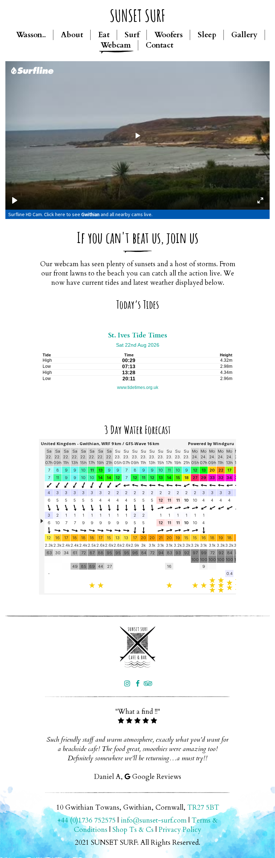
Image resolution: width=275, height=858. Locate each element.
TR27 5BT (203, 807)
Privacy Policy (180, 829)
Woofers (168, 35)
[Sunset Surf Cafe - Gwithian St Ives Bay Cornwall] (137, 647)
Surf (132, 35)
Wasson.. (31, 35)
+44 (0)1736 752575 (86, 820)
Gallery (244, 35)
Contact (159, 45)
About (72, 35)
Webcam (116, 45)
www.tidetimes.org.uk (137, 387)
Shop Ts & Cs (133, 829)
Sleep (207, 35)
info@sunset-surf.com (154, 820)
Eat (104, 35)
